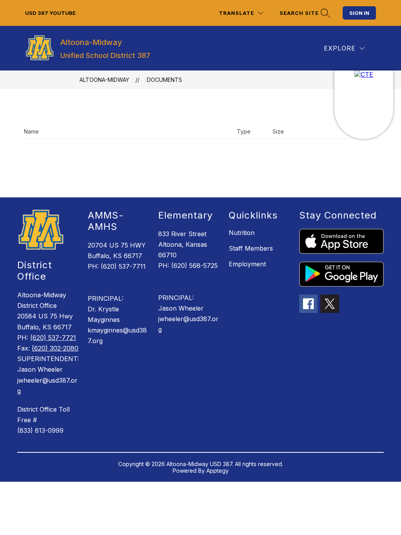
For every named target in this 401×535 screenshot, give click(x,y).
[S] (363, 104)
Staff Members (251, 248)
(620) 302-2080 (55, 348)
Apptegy (217, 470)
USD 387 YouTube (50, 13)
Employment (247, 264)
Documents (164, 79)
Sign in (359, 13)
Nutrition (242, 233)
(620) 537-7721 (53, 338)
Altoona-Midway (104, 79)
